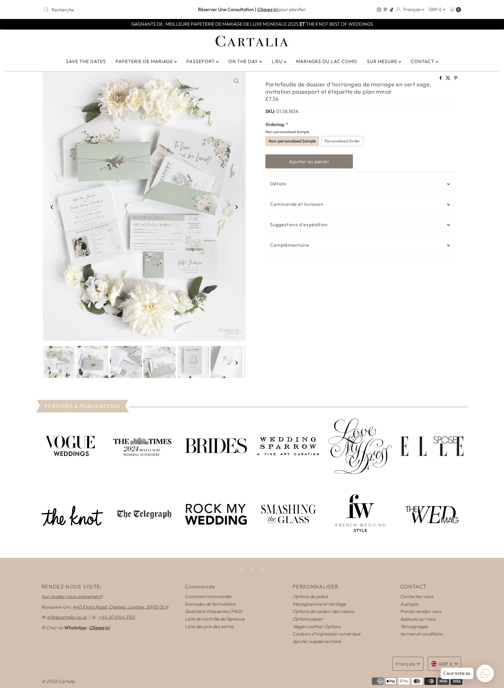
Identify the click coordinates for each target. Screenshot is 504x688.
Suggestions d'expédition (299, 224)
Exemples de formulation (210, 604)
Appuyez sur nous (418, 619)
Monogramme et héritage (319, 604)
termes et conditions (421, 634)
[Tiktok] (391, 10)
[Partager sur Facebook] (441, 78)
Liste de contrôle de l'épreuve (215, 619)
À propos (409, 604)
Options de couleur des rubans (323, 611)
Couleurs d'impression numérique (326, 634)
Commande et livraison (296, 204)
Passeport (201, 61)
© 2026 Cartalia (58, 681)
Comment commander (208, 596)
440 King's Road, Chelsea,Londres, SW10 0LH (120, 607)
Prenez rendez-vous (420, 611)
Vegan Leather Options (317, 626)
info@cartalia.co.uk (67, 617)
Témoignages (414, 626)
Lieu (278, 61)
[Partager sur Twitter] (448, 78)
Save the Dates (86, 61)
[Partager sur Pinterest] (455, 78)
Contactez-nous (416, 596)
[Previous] (52, 207)
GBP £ (436, 9)
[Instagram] (379, 10)
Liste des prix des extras (209, 626)
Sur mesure (382, 61)
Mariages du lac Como (326, 61)
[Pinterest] (385, 10)
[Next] (236, 207)
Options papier (308, 619)
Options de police (310, 596)
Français (412, 9)
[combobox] (110, 9)
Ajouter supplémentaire (317, 641)
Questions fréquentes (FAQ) (213, 611)
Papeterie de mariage (145, 61)
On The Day (243, 61)
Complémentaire (289, 245)
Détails (278, 184)
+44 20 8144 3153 (117, 617)
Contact (423, 61)
